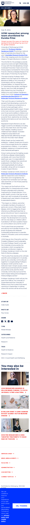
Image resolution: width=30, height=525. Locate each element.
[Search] (20, 3)
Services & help (6, 453)
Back (5, 293)
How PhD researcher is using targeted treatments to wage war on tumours (13, 437)
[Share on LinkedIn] (9, 321)
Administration (7, 467)
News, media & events (8, 458)
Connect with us (7, 476)
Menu (25, 3)
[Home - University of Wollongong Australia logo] (7, 3)
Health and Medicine (8, 338)
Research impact (6, 354)
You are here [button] (6, 8)
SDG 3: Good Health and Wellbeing (13, 358)
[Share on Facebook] (2, 321)
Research (4, 342)
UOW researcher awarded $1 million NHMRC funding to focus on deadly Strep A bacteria (14, 390)
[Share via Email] (12, 321)
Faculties (4, 463)
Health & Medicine (7, 350)
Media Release (6, 329)
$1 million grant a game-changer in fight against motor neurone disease (14, 414)
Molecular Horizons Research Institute (14, 98)
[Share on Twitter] (5, 321)
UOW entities (6, 472)
